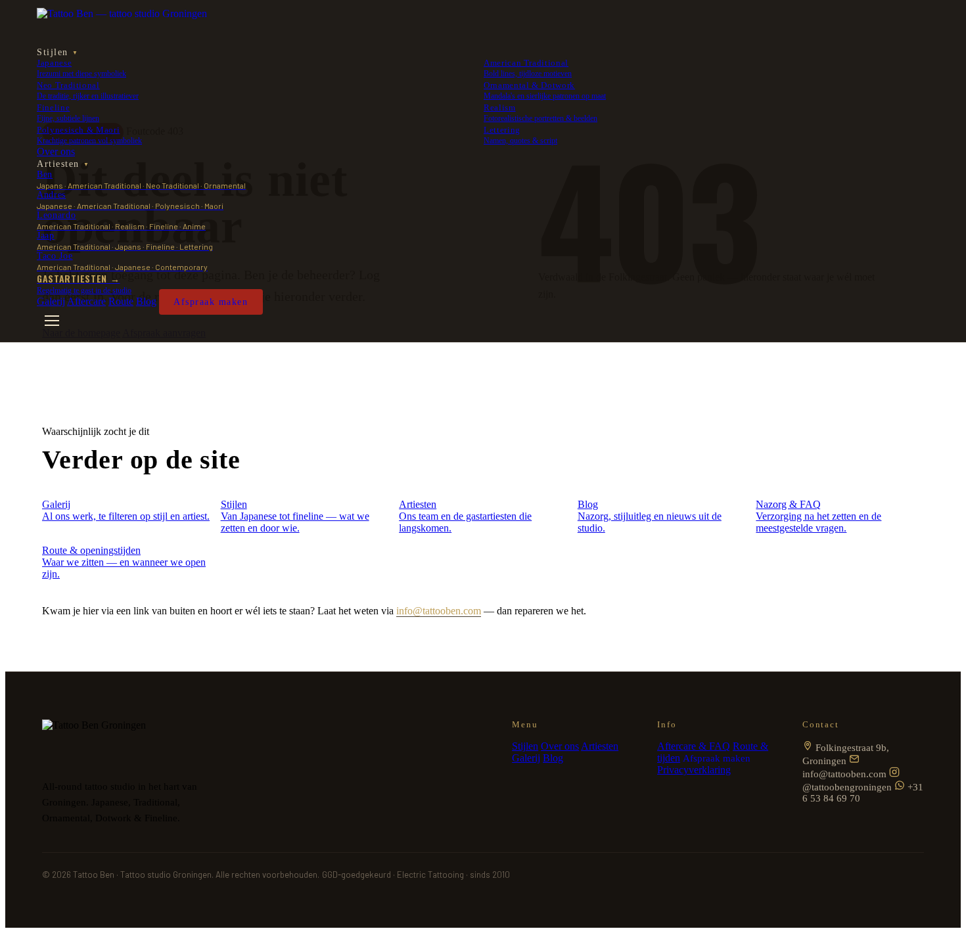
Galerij (51, 301)
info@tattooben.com (438, 610)
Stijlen (57, 52)
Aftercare (86, 301)
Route (120, 301)
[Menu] (52, 320)
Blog (146, 301)
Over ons (56, 151)
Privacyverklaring (694, 769)
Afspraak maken (210, 302)
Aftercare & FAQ (693, 746)
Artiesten (63, 164)
